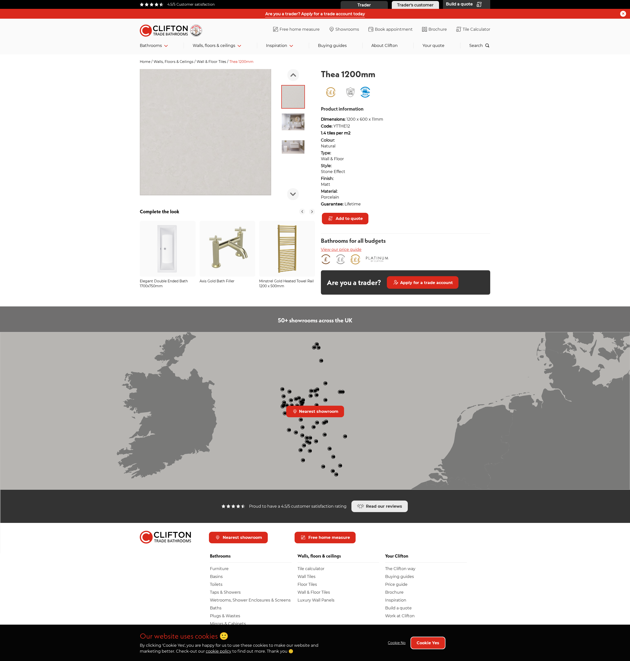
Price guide (396, 584)
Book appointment (394, 29)
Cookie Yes (428, 642)
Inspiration (276, 45)
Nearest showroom (318, 411)
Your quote (433, 45)
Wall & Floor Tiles (212, 61)
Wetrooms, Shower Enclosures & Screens (250, 600)
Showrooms (347, 29)
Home (145, 61)
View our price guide (341, 249)
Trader (364, 4)
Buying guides (332, 45)
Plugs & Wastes (225, 615)
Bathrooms (151, 45)
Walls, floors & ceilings (214, 45)
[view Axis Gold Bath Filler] (228, 249)
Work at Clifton (400, 615)
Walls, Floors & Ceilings (174, 61)
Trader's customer (415, 4)
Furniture (219, 568)
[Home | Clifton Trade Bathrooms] (173, 30)
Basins (216, 576)
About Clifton (384, 45)
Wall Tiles (306, 576)
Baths (215, 607)
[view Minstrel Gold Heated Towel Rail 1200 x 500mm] (287, 249)
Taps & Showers (225, 592)
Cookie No (397, 642)
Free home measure (300, 29)
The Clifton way (400, 568)
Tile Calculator (476, 29)
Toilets (216, 584)
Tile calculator (311, 568)
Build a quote (398, 607)
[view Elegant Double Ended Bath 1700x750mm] (168, 249)
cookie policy (218, 651)
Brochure (437, 29)
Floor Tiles (307, 584)
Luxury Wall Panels (316, 600)
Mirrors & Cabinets (228, 623)
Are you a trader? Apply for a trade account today (315, 13)
